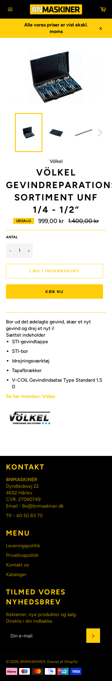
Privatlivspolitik (22, 555)
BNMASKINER (32, 661)
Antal (12, 237)
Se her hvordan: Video (30, 396)
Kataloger (16, 574)
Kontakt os (17, 565)
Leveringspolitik (23, 545)
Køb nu (54, 291)
